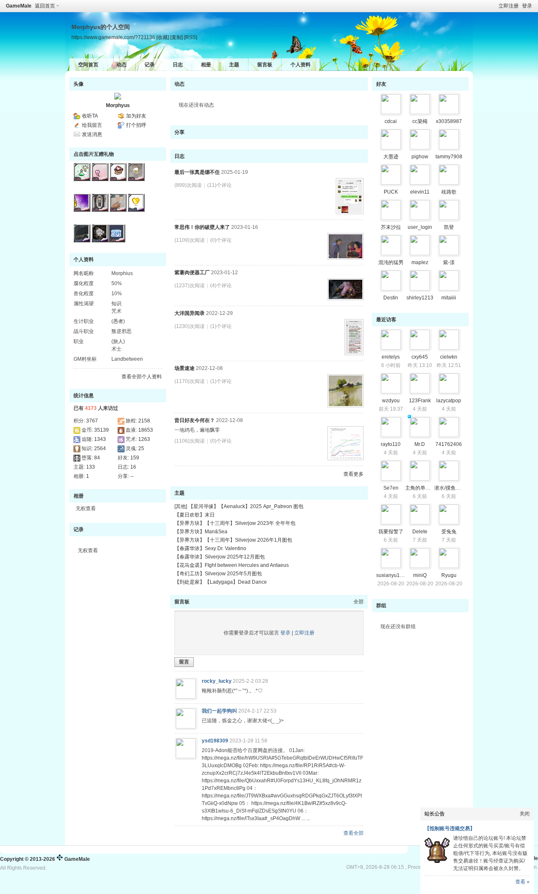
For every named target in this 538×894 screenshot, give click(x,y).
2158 (144, 421)
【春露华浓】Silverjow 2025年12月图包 (219, 557)
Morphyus (118, 105)
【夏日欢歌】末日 (194, 515)
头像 (79, 84)
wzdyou (391, 401)
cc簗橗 (419, 121)
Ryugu (448, 575)
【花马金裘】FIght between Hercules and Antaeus (231, 565)
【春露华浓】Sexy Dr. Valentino (210, 548)
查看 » (522, 882)
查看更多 (353, 474)
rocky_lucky (217, 681)
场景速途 (184, 368)
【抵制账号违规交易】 (450, 828)
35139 (101, 430)
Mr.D (419, 444)
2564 (100, 448)
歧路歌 (448, 192)
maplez (419, 262)
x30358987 (449, 121)
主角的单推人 (420, 488)
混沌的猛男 (391, 262)
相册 (206, 65)
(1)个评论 (221, 326)
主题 (234, 65)
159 (134, 458)
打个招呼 (136, 125)
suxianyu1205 (392, 575)
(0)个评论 (221, 240)
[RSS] (190, 37)
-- (132, 476)
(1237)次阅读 (189, 285)
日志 (178, 65)
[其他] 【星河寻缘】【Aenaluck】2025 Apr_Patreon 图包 (238, 506)
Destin (390, 298)
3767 (92, 421)
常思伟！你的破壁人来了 (202, 227)
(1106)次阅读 (189, 441)
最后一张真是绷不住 (197, 172)
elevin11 (420, 192)
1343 (100, 439)
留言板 (264, 65)
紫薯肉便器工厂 (192, 272)
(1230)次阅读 (189, 326)
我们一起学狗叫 (219, 711)
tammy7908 (448, 157)
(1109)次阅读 (189, 240)
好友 (381, 84)
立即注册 (508, 6)
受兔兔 (448, 532)
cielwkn (448, 357)
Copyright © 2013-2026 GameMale (45, 859)
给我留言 (92, 125)
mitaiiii (448, 298)
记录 (150, 65)
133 (90, 467)
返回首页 (45, 6)
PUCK (391, 192)
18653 (145, 430)
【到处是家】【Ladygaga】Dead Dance (220, 582)
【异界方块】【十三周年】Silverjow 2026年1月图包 (233, 540)
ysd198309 (215, 741)
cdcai (391, 121)
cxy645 (419, 357)
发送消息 (92, 134)
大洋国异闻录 (189, 313)
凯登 (449, 227)
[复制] (176, 37)
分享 (179, 132)
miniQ (420, 575)
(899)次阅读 (188, 185)
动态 (121, 65)
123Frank (420, 401)
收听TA (90, 116)
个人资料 (300, 65)
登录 (527, 6)
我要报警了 (391, 532)
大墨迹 (390, 157)
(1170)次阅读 (189, 381)
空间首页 (88, 65)
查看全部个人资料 (141, 377)
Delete (419, 532)
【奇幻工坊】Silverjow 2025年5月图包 (218, 574)
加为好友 (136, 116)
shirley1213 (419, 298)
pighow (419, 157)
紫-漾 (449, 262)
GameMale (19, 6)
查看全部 (353, 833)
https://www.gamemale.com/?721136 (113, 37)
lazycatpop (448, 401)
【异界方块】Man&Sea (200, 532)
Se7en (390, 488)
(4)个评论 (221, 285)
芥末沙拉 (391, 227)
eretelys (391, 357)
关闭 (525, 814)
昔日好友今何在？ (194, 420)
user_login (420, 227)
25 (141, 448)
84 (97, 458)
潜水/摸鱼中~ (449, 488)
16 (133, 467)
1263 (144, 439)
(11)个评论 (219, 185)
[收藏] (162, 37)
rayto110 (391, 444)
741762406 (448, 444)
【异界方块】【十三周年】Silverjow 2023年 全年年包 (234, 523)
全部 (358, 602)
